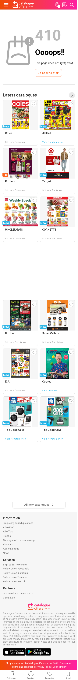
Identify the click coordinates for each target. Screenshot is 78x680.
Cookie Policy (59, 667)
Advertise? (9, 527)
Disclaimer (65, 663)
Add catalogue (11, 548)
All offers (8, 531)
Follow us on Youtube (15, 577)
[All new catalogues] (72, 95)
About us (8, 544)
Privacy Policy (44, 667)
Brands (7, 536)
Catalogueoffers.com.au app (19, 540)
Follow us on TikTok (14, 581)
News (6, 553)
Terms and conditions (23, 667)
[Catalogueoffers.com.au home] (23, 4)
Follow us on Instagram (16, 573)
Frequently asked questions (18, 523)
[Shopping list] (64, 5)
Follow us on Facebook (16, 568)
